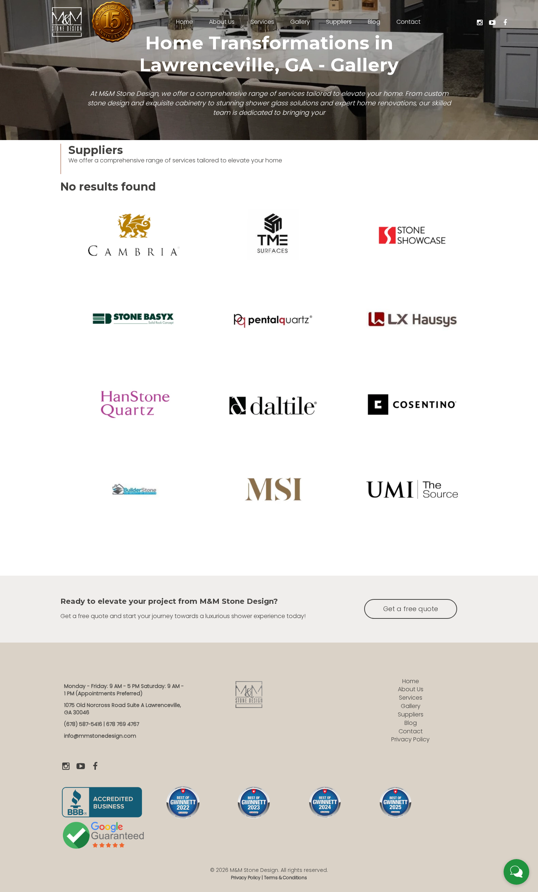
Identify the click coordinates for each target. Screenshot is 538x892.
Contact (411, 731)
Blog (410, 723)
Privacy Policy (410, 739)
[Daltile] (274, 409)
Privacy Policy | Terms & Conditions (269, 877)
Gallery (411, 706)
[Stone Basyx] (135, 324)
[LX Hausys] (413, 324)
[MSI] (274, 493)
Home (410, 681)
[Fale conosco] (516, 872)
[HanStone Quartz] (135, 409)
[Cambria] (135, 239)
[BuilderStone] (135, 493)
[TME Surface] (274, 239)
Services (410, 697)
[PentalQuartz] (274, 324)
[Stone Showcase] (413, 239)
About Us (410, 689)
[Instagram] (479, 22)
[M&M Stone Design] (66, 21)
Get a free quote (410, 608)
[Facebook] (505, 22)
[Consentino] (413, 409)
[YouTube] (492, 22)
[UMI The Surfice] (413, 493)
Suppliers (410, 714)
